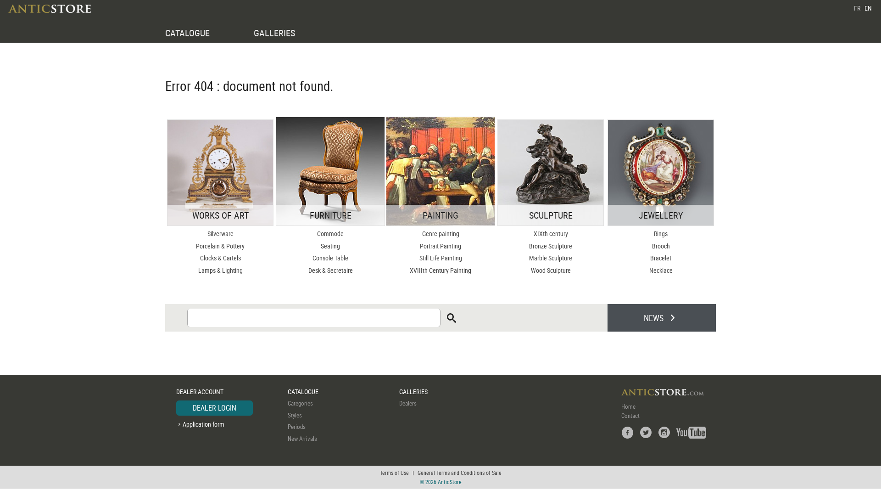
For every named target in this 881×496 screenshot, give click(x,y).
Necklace (661, 270)
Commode (330, 233)
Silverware (220, 233)
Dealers (408, 403)
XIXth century (551, 233)
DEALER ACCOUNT (199, 391)
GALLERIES (274, 33)
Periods (297, 427)
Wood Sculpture (551, 270)
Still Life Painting (440, 258)
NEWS (654, 317)
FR (857, 8)
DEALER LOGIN (214, 408)
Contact (630, 415)
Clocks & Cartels (220, 258)
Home (628, 406)
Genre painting (440, 233)
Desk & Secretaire (330, 270)
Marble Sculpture (550, 258)
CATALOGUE (187, 33)
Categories (300, 403)
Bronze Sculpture (550, 246)
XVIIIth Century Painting (440, 270)
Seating (330, 246)
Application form (203, 424)
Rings (661, 233)
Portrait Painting (440, 246)
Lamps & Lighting (220, 270)
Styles (295, 415)
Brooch (661, 246)
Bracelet (660, 258)
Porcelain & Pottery (220, 246)
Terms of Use (394, 472)
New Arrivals (302, 438)
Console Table (330, 258)
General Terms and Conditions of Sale (460, 472)
